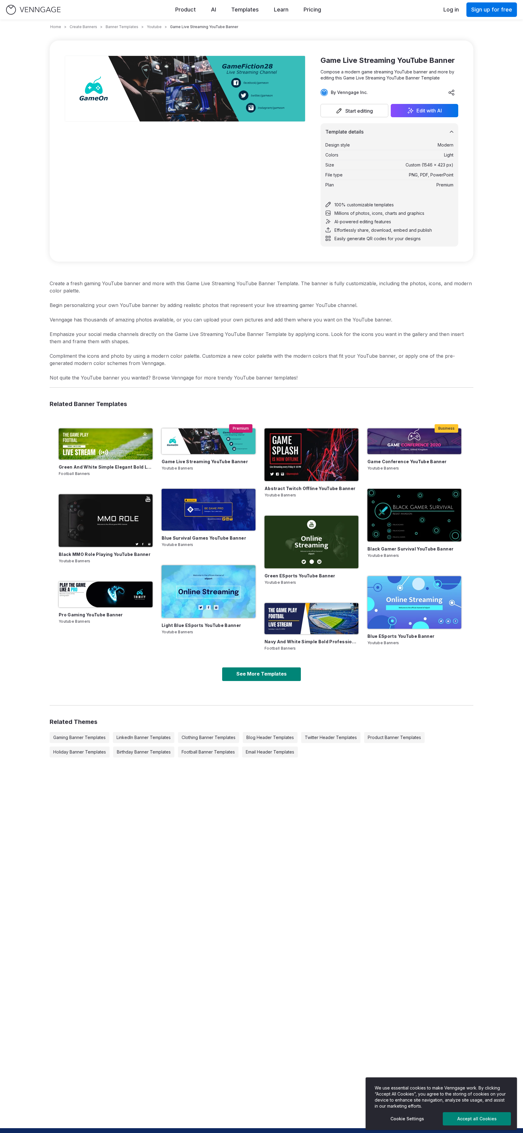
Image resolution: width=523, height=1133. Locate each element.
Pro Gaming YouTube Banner (91, 614)
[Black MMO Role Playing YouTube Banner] (106, 520)
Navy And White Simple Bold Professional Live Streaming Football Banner (311, 641)
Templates (245, 9)
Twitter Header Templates (331, 737)
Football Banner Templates (208, 751)
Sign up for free (491, 9)
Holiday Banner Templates (79, 751)
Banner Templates (122, 26)
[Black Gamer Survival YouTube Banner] (414, 515)
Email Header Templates (270, 751)
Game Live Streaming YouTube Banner (205, 461)
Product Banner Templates (394, 737)
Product (185, 9)
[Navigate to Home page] (33, 10)
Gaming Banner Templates (79, 737)
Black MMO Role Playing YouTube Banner (104, 554)
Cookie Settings (407, 1118)
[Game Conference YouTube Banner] (414, 441)
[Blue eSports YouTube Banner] (414, 602)
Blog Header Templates (270, 737)
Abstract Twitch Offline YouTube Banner (310, 488)
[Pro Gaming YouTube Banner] (106, 594)
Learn (281, 9)
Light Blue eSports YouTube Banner (201, 625)
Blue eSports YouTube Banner (400, 636)
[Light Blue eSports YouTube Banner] (208, 591)
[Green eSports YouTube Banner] (311, 542)
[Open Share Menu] (451, 92)
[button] (354, 110)
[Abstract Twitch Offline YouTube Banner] (311, 454)
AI (213, 9)
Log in (451, 9)
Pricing (312, 9)
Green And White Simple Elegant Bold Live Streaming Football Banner (106, 467)
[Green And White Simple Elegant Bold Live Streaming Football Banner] (106, 444)
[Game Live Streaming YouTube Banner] (208, 441)
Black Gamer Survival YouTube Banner (410, 548)
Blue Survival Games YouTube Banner (204, 538)
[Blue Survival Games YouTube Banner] (208, 510)
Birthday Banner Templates (144, 751)
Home (55, 26)
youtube (154, 26)
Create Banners (83, 26)
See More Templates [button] (261, 674)
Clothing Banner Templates (208, 737)
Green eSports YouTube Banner (300, 575)
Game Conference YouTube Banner (407, 461)
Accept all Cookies (477, 1118)
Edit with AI (429, 111)
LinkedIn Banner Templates (144, 737)
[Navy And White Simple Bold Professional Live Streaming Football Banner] (311, 618)
